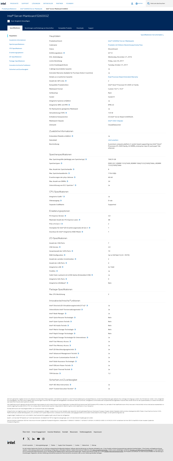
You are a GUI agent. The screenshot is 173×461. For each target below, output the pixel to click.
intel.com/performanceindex (100, 450)
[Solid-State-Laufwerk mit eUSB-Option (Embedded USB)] (92, 275)
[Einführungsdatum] (64, 53)
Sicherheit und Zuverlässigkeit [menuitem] (18, 69)
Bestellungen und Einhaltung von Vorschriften (39, 28)
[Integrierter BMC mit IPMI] (69, 105)
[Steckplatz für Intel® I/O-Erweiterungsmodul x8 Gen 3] (89, 228)
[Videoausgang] (61, 200)
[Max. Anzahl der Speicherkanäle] (73, 169)
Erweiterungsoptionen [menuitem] (16, 52)
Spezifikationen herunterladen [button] (152, 35)
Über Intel (26, 432)
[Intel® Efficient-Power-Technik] (72, 365)
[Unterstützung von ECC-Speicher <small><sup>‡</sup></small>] (75, 185)
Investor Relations (54, 432)
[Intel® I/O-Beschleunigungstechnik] (75, 349)
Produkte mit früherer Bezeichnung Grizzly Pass (125, 45)
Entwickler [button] (48, 3)
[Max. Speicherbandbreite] (69, 173)
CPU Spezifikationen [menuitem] (15, 48)
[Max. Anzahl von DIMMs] (67, 181)
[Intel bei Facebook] (23, 439)
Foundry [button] (70, 3)
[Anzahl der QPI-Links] (66, 81)
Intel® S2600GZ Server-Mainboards (121, 41)
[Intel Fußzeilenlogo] (11, 442)
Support (90, 28)
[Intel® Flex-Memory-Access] (70, 345)
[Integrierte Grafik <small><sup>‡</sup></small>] (64, 196)
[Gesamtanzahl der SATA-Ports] (72, 251)
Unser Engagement (39, 432)
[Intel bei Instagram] (43, 439)
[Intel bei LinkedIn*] (33, 439)
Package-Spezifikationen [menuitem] (17, 61)
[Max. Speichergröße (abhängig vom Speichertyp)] (86, 159)
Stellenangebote (86, 432)
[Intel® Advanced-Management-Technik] (78, 353)
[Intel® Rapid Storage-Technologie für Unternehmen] (87, 337)
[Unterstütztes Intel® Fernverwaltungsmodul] (82, 309)
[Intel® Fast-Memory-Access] (70, 341)
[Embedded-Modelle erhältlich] (72, 136)
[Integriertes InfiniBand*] (67, 283)
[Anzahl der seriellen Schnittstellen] (75, 259)
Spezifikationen (15, 28)
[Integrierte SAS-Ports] (66, 279)
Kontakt (65, 432)
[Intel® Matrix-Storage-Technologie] (75, 329)
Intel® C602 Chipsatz (115, 121)
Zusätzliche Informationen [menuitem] (17, 40)
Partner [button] (59, 3)
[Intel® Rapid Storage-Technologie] (74, 333)
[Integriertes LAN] (62, 267)
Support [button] (25, 3)
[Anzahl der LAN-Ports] (66, 263)
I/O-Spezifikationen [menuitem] (15, 57)
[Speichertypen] (61, 163)
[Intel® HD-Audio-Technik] (68, 325)
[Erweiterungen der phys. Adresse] (75, 177)
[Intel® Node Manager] (65, 313)
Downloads (80, 28)
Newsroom (74, 432)
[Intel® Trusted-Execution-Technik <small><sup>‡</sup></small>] (75, 389)
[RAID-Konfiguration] (64, 255)
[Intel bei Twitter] (28, 439)
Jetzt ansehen (113, 140)
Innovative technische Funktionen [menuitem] (19, 65)
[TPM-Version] (60, 373)
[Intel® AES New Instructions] (70, 385)
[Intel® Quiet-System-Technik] (71, 321)
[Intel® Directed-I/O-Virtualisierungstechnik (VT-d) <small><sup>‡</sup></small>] (87, 305)
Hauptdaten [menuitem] (13, 36)
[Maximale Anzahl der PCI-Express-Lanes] (79, 220)
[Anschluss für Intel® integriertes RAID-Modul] (82, 232)
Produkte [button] (14, 3)
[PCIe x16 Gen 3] (62, 224)
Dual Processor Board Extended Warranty (123, 77)
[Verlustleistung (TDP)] (66, 113)
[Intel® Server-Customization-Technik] (77, 357)
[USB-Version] (60, 247)
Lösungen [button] (36, 3)
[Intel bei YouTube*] (38, 439)
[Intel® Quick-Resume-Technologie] (75, 317)
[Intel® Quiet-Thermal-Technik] (71, 369)
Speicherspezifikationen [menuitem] (16, 44)
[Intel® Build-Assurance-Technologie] (76, 361)
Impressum (98, 432)
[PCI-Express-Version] (65, 216)
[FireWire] (57, 271)
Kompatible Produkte (65, 28)
